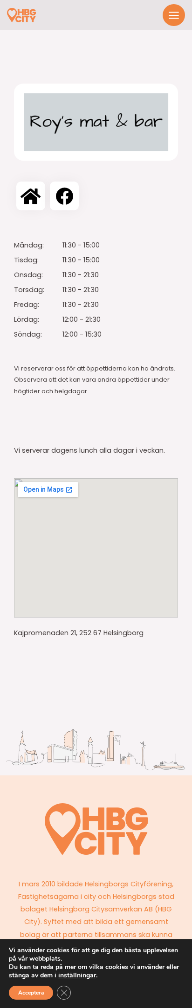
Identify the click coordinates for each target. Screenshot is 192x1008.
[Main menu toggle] (174, 15)
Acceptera (31, 992)
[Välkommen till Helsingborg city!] (21, 15)
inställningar (77, 975)
